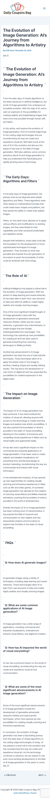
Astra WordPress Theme (25, 793)
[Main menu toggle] (44, 8)
